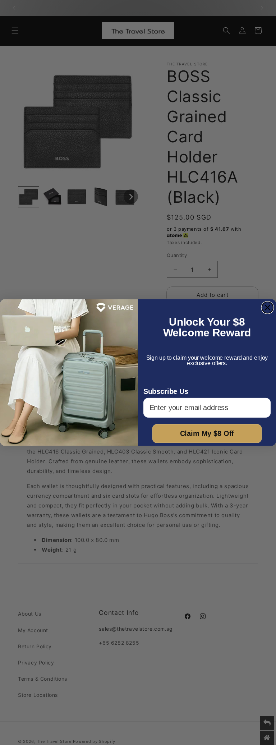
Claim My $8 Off (207, 434)
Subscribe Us (165, 391)
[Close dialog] (267, 307)
